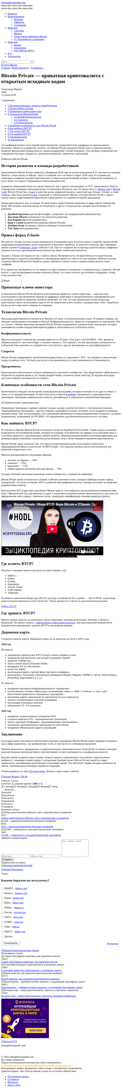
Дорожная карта (17, 137)
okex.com (18, 917)
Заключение (16, 139)
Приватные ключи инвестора (24, 111)
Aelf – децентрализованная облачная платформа (27, 826)
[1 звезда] (6, 786)
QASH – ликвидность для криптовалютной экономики (31, 835)
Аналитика (20, 47)
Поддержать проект (18, 1076)
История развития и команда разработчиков (32, 105)
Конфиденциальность (27, 117)
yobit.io (15, 926)
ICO (10, 53)
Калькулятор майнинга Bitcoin (30, 36)
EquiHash (71, 394)
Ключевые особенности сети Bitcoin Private (32, 125)
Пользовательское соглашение (17, 1065)
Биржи (17, 45)
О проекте (13, 1079)
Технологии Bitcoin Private (23, 114)
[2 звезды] (18, 786)
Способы (19, 30)
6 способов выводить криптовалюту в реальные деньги (31, 970)
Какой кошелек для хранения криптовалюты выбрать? (30, 978)
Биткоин (18, 19)
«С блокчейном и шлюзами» (29, 39)
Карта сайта (14, 1085)
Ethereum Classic (28, 247)
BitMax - (14, 907)
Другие (8, 936)
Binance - (15, 893)
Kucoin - (15, 912)
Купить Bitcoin (9, 65)
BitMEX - (15, 888)
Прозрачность (23, 122)
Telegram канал (37, 771)
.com (13, 2)
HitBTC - (14, 931)
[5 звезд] (53, 786)
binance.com (21, 893)
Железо (18, 33)
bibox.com (18, 902)
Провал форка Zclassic (21, 108)
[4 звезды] (42, 786)
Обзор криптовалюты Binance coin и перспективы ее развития (35, 818)
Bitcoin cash (104, 189)
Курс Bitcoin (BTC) (24, 50)
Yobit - (11, 926)
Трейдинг (13, 42)
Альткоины (20, 25)
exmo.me (18, 922)
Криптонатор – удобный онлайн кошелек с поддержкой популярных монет (42, 987)
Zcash (34, 195)
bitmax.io (19, 907)
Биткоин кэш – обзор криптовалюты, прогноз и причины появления (38, 996)
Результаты (113, 943)
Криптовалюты (16, 16)
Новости (12, 13)
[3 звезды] (30, 786)
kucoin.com (20, 912)
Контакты (13, 1082)
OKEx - (13, 917)
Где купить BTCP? (19, 131)
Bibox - (13, 902)
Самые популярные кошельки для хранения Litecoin (29, 961)
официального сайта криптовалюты (55, 622)
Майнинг (13, 28)
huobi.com (18, 898)
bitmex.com (21, 888)
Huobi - (14, 898)
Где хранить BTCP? (19, 134)
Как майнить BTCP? (20, 128)
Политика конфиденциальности (54, 1065)
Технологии (14, 56)
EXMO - (13, 922)
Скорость (21, 119)
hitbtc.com (20, 931)
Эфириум (19, 22)
